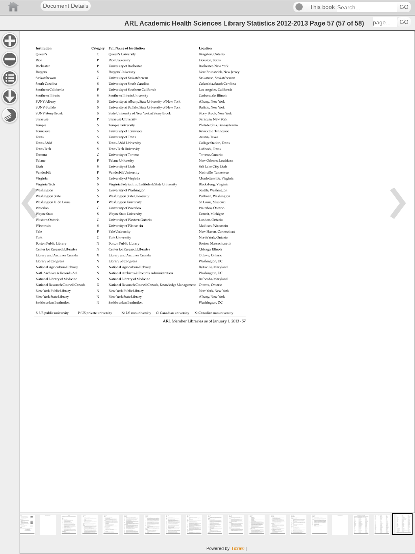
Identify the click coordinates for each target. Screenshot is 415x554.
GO (404, 7)
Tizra (237, 548)
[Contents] (10, 78)
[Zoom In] (10, 40)
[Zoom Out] (10, 59)
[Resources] (10, 96)
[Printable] (10, 115)
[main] (217, 292)
